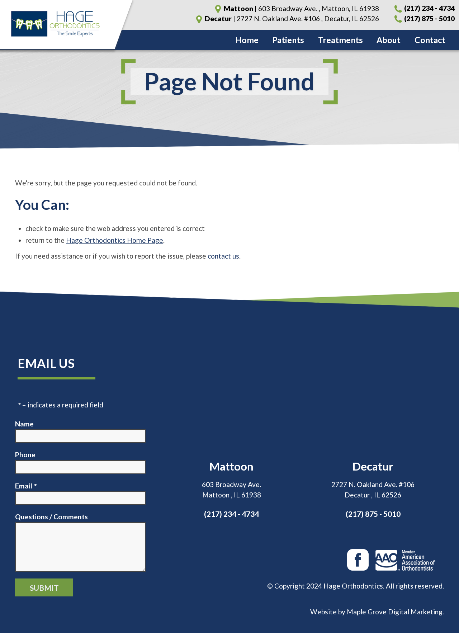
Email (23, 486)
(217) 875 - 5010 (429, 18)
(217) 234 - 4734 (429, 8)
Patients (288, 40)
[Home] (66, 24)
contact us (223, 256)
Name (24, 424)
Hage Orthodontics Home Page (114, 240)
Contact (430, 40)
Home (247, 40)
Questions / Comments (51, 516)
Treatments (340, 40)
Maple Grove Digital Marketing (395, 612)
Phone (25, 454)
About (389, 40)
